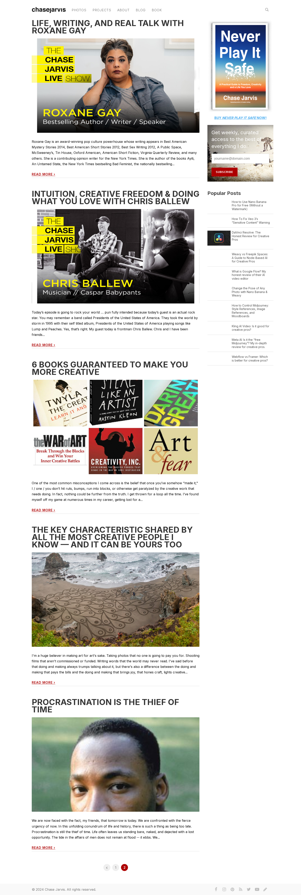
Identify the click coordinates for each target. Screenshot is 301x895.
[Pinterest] (232, 889)
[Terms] (265, 889)
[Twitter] (249, 889)
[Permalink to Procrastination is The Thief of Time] (115, 801)
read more (43, 174)
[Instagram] (224, 889)
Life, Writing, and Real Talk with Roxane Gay (108, 26)
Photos (79, 10)
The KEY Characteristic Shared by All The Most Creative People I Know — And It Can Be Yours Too (112, 537)
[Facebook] (216, 889)
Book (157, 10)
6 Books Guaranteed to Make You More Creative (110, 368)
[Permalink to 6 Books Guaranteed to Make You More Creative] (115, 427)
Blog (141, 10)
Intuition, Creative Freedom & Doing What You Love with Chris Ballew (115, 197)
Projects (102, 10)
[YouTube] (257, 889)
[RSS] (240, 889)
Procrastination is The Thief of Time (105, 705)
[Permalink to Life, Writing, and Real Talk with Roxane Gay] (115, 85)
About (123, 10)
